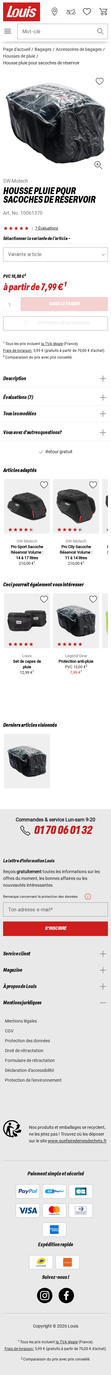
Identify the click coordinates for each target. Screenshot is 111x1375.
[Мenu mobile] (7, 31)
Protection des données (27, 1040)
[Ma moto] (71, 11)
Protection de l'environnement (33, 1080)
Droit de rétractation (24, 1050)
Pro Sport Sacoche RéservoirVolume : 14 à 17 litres (27, 552)
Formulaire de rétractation (30, 1060)
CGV (9, 1030)
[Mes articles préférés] (87, 11)
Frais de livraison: (17, 350)
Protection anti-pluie (76, 661)
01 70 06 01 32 (63, 830)
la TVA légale (52, 344)
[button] (100, 31)
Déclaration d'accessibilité (29, 1070)
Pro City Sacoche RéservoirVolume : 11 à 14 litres (76, 552)
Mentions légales (21, 1021)
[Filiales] (54, 11)
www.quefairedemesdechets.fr (77, 1140)
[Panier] (103, 11)
